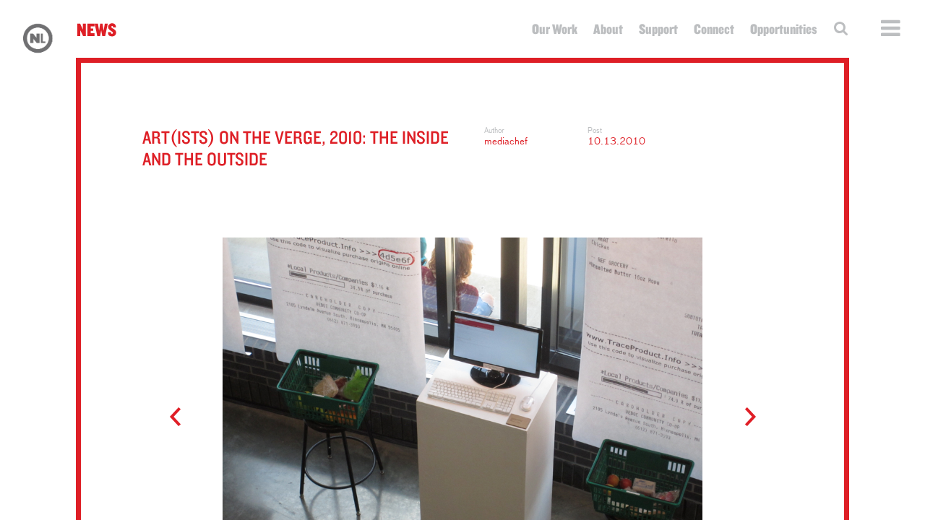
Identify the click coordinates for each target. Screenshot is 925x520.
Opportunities (783, 29)
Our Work (554, 29)
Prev (181, 417)
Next (743, 417)
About (608, 29)
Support (658, 29)
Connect (714, 29)
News (96, 29)
